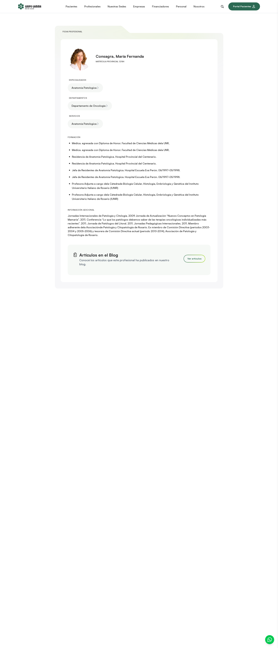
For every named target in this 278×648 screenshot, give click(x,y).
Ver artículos (194, 258)
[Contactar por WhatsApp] (269, 639)
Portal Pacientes (242, 6)
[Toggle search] (223, 6)
